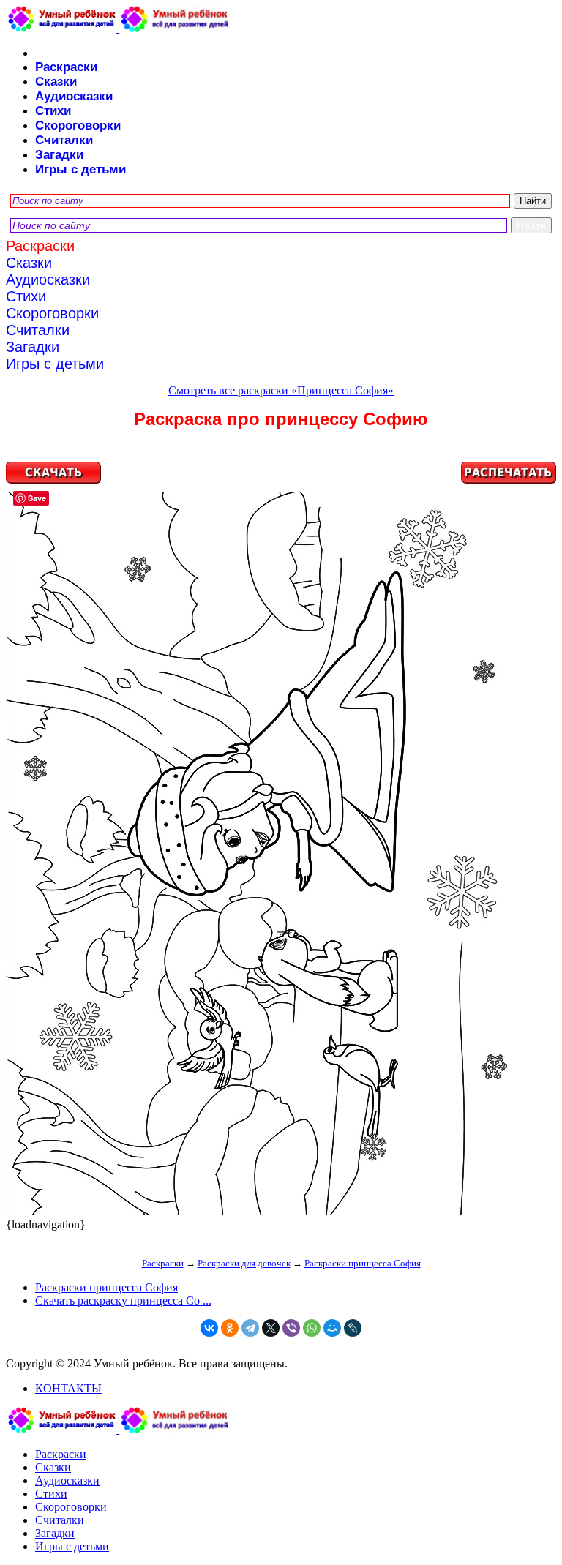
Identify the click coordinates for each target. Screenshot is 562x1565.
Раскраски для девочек (244, 1263)
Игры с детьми (80, 169)
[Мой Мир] (332, 1328)
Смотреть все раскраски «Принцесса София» (281, 390)
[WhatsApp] (312, 1328)
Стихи (53, 111)
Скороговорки (78, 125)
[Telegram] (250, 1328)
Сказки (56, 82)
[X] (271, 1328)
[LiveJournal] (352, 1328)
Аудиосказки (74, 96)
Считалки (64, 140)
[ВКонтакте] (209, 1328)
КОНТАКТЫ (68, 1388)
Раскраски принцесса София (362, 1263)
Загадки (59, 155)
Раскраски (66, 67)
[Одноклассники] (230, 1328)
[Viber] (291, 1328)
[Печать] (281, 840)
